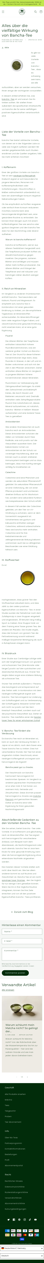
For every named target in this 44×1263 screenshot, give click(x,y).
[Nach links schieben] (16, 1077)
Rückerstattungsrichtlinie (16, 1192)
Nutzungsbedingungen (15, 1209)
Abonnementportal (14, 1165)
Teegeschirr (10, 1111)
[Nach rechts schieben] (27, 1077)
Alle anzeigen (8, 990)
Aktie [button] (7, 47)
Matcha (8, 1100)
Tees (7, 1105)
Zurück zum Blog (23, 911)
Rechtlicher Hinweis (14, 1181)
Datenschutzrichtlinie (15, 1187)
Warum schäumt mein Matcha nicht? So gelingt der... (22, 1028)
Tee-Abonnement (13, 1122)
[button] (3, 11)
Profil (7, 1160)
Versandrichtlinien (13, 1198)
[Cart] (41, 11)
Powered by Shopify (26, 1243)
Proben (8, 1116)
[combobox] (22, 1248)
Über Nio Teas (11, 1137)
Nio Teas (18, 1243)
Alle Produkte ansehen (15, 1094)
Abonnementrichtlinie (15, 1203)
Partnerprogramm (13, 1143)
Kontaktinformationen (15, 1149)
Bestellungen (11, 1154)
